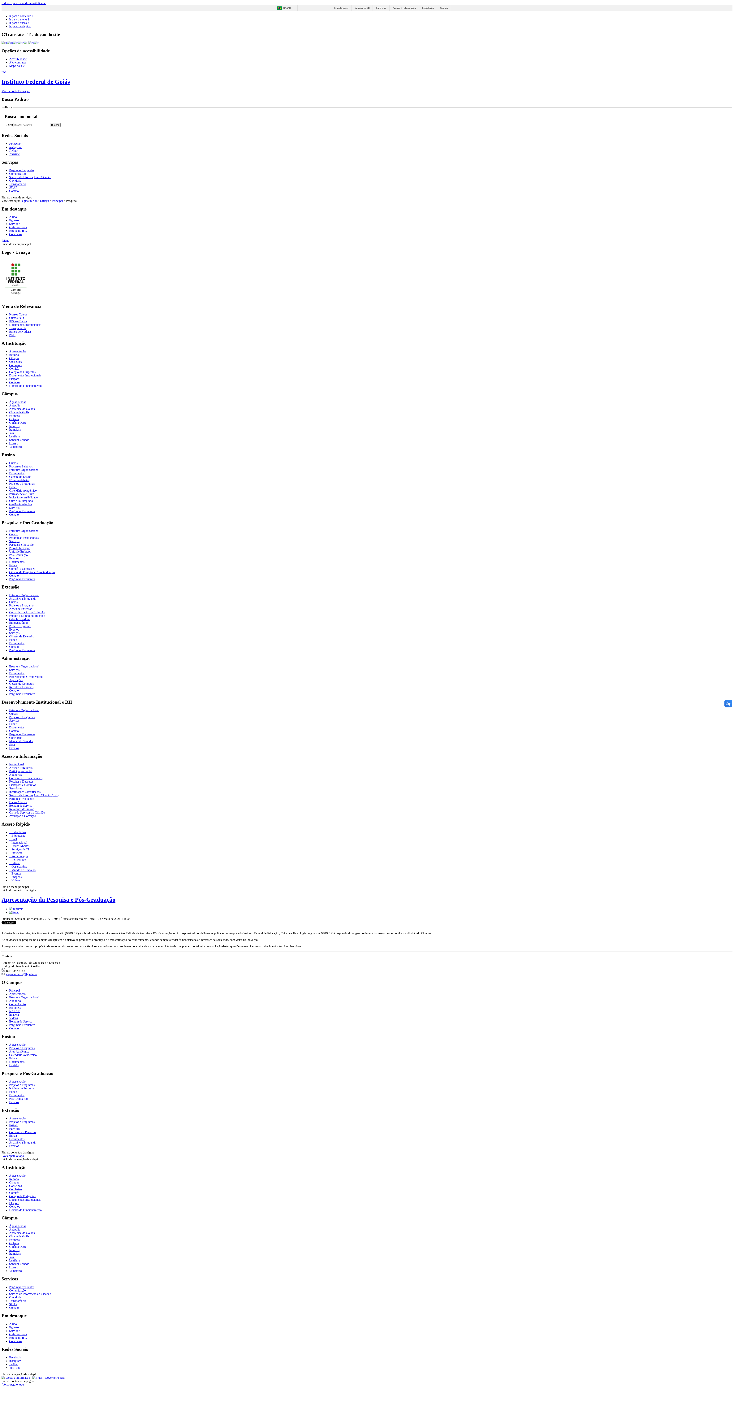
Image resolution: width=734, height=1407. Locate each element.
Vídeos (15, 880)
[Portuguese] (4, 42)
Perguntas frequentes (21, 170)
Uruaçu (44, 200)
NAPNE (14, 1011)
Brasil (287, 8)
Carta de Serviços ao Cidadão (27, 812)
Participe (381, 8)
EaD (14, 839)
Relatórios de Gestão (21, 809)
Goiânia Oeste (17, 422)
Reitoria (14, 354)
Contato (14, 191)
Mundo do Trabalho (23, 870)
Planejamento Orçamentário (26, 676)
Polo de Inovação (19, 548)
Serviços (14, 507)
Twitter (13, 1364)
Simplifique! (341, 8)
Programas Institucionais (24, 537)
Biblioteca (15, 1007)
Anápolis (14, 405)
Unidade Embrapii (20, 551)
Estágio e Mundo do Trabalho (27, 615)
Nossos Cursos (18, 314)
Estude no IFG (18, 230)
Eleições (14, 378)
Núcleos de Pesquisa (21, 1088)
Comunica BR (362, 8)
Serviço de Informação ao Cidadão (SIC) (33, 795)
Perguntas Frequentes (22, 511)
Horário (14, 1065)
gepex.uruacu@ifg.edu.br (21, 974)
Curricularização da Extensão (27, 612)
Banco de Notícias (20, 331)
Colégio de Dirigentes (22, 372)
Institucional (16, 764)
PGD (12, 335)
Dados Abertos (18, 802)
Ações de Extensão (20, 608)
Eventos (14, 558)
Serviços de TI (20, 849)
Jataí (12, 433)
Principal (57, 200)
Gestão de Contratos (21, 683)
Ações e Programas (20, 767)
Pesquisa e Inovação (21, 544)
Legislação (428, 8)
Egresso (14, 220)
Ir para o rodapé (20, 26)
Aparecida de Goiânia (22, 408)
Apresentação (17, 351)
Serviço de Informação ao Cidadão (30, 177)
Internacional (19, 842)
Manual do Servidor (21, 741)
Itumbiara (15, 429)
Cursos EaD (16, 317)
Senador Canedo (19, 439)
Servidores (15, 788)
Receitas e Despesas (21, 687)
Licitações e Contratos (22, 785)
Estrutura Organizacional (24, 469)
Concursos (15, 234)
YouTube (14, 1367)
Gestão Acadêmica (20, 504)
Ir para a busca (19, 22)
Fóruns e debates (19, 480)
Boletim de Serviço (20, 805)
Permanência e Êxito (21, 494)
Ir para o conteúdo (21, 16)
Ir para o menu (19, 19)
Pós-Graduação (18, 555)
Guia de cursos (18, 227)
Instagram (15, 1360)
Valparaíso (15, 446)
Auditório (15, 1000)
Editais (13, 487)
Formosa (14, 415)
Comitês (14, 368)
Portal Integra (19, 856)
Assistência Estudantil (22, 598)
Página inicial (28, 200)
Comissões (15, 365)
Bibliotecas (18, 835)
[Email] (14, 912)
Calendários (18, 832)
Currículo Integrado (21, 500)
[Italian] (26, 42)
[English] (10, 42)
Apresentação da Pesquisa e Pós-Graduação (58, 899)
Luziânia (14, 436)
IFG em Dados (18, 321)
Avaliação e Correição (22, 816)
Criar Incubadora (19, 619)
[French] (15, 42)
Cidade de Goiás (19, 412)
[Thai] (36, 42)
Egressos (14, 1128)
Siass (12, 744)
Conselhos (15, 361)
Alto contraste (17, 62)
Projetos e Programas (22, 483)
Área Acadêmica (19, 1051)
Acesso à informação (404, 8)
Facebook (15, 1357)
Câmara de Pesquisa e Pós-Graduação (32, 572)
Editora (15, 863)
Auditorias (15, 774)
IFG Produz (18, 859)
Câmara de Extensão (21, 636)
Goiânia (14, 419)
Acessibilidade (18, 59)
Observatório (19, 866)
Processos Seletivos (21, 466)
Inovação (17, 852)
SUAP (13, 187)
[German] (21, 42)
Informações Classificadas (25, 791)
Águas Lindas (17, 402)
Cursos (13, 463)
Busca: (9, 124)
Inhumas (14, 426)
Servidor (14, 223)
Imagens (16, 877)
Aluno (13, 217)
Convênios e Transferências (25, 778)
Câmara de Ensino (20, 476)
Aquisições (16, 680)
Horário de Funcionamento (25, 385)
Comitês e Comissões (22, 568)
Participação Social (20, 771)
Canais (444, 8)
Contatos (14, 382)
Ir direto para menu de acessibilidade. (24, 3)
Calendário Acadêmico (23, 490)
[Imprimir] (16, 908)
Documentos (16, 473)
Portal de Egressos (20, 626)
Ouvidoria (15, 180)
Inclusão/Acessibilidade (23, 497)
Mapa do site (17, 65)
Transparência (17, 184)
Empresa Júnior (18, 622)
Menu (5, 240)
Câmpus (14, 358)
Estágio (13, 1125)
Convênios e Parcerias (22, 1132)
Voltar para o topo (13, 1155)
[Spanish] (31, 42)
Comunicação (17, 173)
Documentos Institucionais (25, 324)
